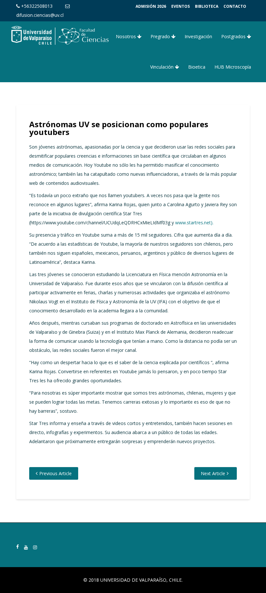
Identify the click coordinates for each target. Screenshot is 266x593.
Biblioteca (206, 6)
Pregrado (161, 36)
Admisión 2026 (151, 6)
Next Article (213, 473)
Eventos (180, 6)
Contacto (235, 6)
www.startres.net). (194, 222)
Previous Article (55, 473)
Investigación (198, 36)
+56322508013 (36, 6)
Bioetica (196, 67)
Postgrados (234, 36)
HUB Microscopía (232, 67)
